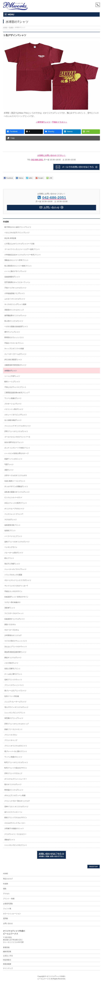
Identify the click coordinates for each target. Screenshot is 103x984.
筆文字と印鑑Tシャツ (12, 564)
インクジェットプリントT (13, 514)
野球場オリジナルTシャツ (13, 790)
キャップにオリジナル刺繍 (14, 349)
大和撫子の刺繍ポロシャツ (14, 828)
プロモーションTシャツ (12, 404)
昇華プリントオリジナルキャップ (16, 724)
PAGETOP (93, 866)
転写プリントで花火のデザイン (15, 768)
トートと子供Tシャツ (12, 376)
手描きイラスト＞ (59, 122)
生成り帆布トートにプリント (14, 481)
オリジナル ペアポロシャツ (14, 509)
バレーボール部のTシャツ (13, 553)
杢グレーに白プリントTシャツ (15, 691)
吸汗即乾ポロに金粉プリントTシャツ (17, 227)
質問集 (5, 918)
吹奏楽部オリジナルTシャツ (14, 619)
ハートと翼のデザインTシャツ (15, 271)
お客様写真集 (8, 904)
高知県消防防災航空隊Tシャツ (15, 652)
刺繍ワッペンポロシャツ (13, 459)
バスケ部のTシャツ (11, 663)
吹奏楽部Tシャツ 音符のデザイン (16, 597)
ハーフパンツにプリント (13, 536)
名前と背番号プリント (12, 669)
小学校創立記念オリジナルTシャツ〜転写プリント (22, 255)
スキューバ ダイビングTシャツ (15, 415)
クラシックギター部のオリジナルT (17, 801)
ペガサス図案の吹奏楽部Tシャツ (16, 326)
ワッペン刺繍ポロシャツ (13, 757)
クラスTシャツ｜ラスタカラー (15, 834)
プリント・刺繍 (8, 899)
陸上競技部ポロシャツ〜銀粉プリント (18, 266)
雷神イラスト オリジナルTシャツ (16, 807)
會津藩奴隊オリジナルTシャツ (15, 315)
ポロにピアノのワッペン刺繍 (14, 795)
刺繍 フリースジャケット (13, 729)
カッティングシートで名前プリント (17, 448)
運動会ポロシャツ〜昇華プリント (16, 260)
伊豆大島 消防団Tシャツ (13, 359)
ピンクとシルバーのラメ (13, 497)
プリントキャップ (10, 740)
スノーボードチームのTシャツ (15, 354)
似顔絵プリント (10, 531)
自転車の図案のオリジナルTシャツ (17, 492)
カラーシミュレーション (12, 913)
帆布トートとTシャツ (12, 382)
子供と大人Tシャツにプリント (15, 387)
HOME (5, 874)
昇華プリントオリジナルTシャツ (16, 431)
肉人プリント (9, 558)
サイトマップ (8, 968)
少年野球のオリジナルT (12, 635)
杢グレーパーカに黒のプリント (15, 751)
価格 (4, 889)
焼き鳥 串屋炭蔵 (10, 238)
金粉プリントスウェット (13, 680)
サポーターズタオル (11, 630)
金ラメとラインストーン (13, 812)
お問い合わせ (8, 923)
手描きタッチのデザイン (13, 591)
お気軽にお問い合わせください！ (51, 155)
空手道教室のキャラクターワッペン (17, 282)
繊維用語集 (7, 952)
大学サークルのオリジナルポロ (15, 475)
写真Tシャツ (8, 464)
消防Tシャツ (8, 470)
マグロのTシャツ (10, 520)
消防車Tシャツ (9, 608)
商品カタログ (8, 879)
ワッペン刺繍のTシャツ (12, 398)
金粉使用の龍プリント (12, 525)
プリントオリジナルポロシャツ (15, 746)
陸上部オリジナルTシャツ (13, 321)
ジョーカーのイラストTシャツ (15, 569)
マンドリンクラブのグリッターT (16, 586)
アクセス (6, 894)
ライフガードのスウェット (14, 613)
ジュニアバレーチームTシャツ (15, 702)
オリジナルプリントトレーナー (15, 779)
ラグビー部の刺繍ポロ (12, 602)
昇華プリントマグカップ (13, 773)
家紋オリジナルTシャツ (12, 657)
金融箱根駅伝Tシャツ (12, 277)
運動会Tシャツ (9, 840)
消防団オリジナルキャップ (14, 310)
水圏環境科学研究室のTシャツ (15, 365)
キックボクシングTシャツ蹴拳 (15, 304)
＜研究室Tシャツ (43, 122)
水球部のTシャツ (10, 371)
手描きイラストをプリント (14, 343)
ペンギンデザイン (10, 547)
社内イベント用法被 (11, 696)
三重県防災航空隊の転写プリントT (17, 393)
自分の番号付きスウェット (14, 442)
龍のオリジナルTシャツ (12, 784)
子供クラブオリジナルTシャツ (15, 288)
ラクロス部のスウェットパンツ (15, 641)
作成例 (6, 222)
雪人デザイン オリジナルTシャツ (16, 707)
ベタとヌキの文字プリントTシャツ (17, 233)
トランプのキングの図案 (13, 575)
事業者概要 (7, 964)
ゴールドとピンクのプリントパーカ (17, 437)
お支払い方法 (8, 956)
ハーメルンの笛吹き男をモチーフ (16, 453)
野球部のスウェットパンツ (14, 337)
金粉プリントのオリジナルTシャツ (17, 542)
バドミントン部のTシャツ (13, 409)
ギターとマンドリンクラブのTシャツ (17, 580)
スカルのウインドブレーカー (14, 823)
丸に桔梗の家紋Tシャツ (12, 420)
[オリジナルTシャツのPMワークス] (15, 7)
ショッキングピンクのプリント (15, 845)
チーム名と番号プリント (13, 674)
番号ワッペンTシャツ (12, 332)
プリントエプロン (10, 735)
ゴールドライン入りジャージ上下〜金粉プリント (22, 249)
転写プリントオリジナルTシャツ (16, 762)
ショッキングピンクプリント (14, 713)
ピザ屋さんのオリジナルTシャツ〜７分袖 (19, 244)
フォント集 (7, 909)
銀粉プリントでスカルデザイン (15, 817)
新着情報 (6, 947)
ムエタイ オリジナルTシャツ (14, 299)
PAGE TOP (98, 952)
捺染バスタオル (10, 624)
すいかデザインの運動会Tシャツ (16, 486)
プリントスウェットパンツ (14, 685)
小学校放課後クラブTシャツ (14, 293)
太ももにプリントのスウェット (15, 646)
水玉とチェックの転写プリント (15, 503)
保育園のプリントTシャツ (13, 718)
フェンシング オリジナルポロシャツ (17, 426)
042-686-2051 (37, 160)
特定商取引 (7, 960)
